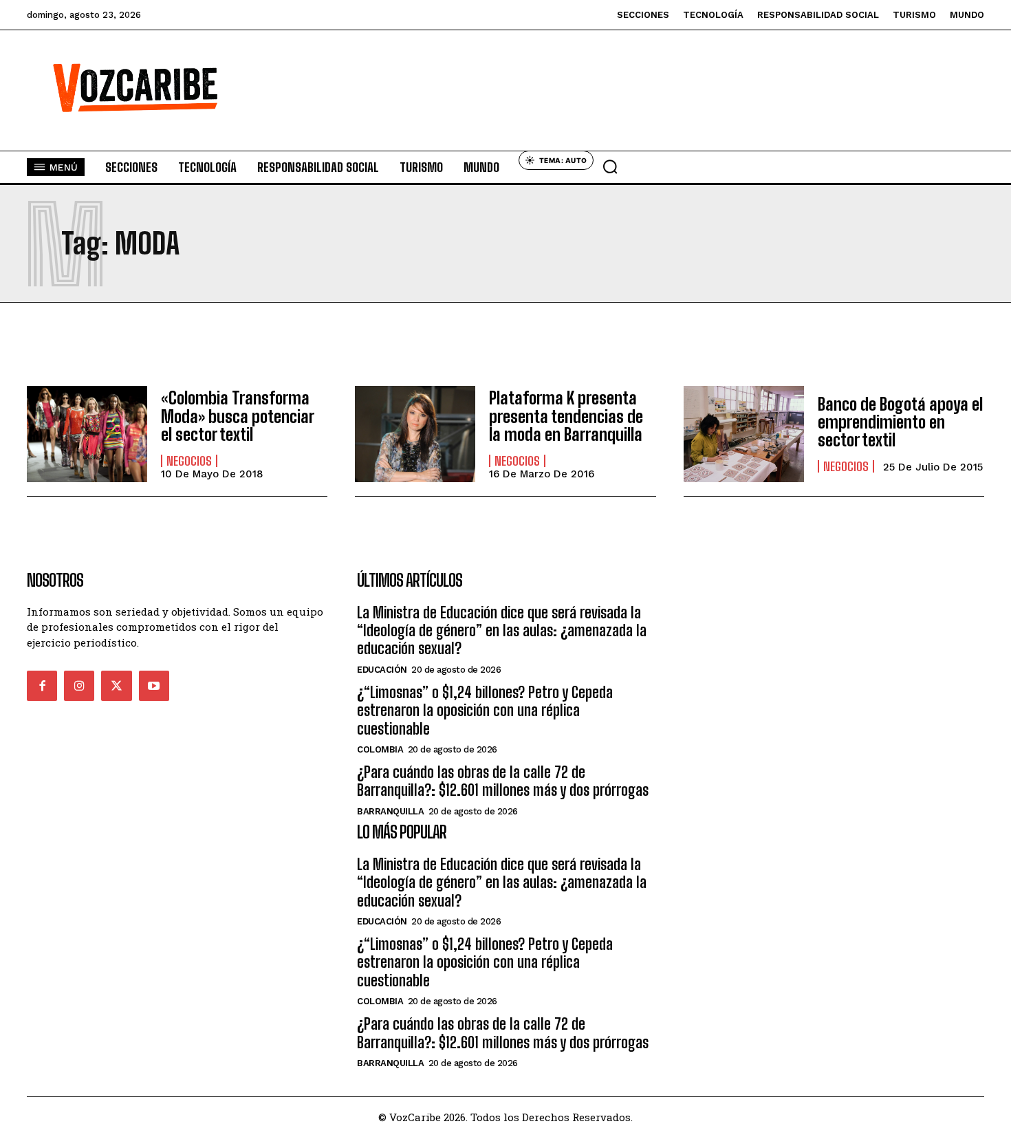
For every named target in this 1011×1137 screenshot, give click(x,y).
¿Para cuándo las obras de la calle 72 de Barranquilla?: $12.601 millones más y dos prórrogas (503, 781)
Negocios (189, 461)
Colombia (380, 749)
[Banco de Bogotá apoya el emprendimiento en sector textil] (744, 434)
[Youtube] (154, 686)
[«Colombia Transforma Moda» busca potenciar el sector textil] (87, 434)
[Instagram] (79, 686)
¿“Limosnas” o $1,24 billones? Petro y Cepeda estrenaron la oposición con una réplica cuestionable (485, 710)
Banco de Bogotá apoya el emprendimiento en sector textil (900, 422)
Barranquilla (390, 811)
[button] (610, 166)
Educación (382, 669)
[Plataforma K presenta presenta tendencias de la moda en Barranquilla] (415, 434)
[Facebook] (42, 686)
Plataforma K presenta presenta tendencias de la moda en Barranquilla (566, 416)
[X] (116, 686)
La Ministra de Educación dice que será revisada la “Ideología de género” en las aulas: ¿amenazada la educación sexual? (501, 630)
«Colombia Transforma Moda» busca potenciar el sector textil (237, 416)
